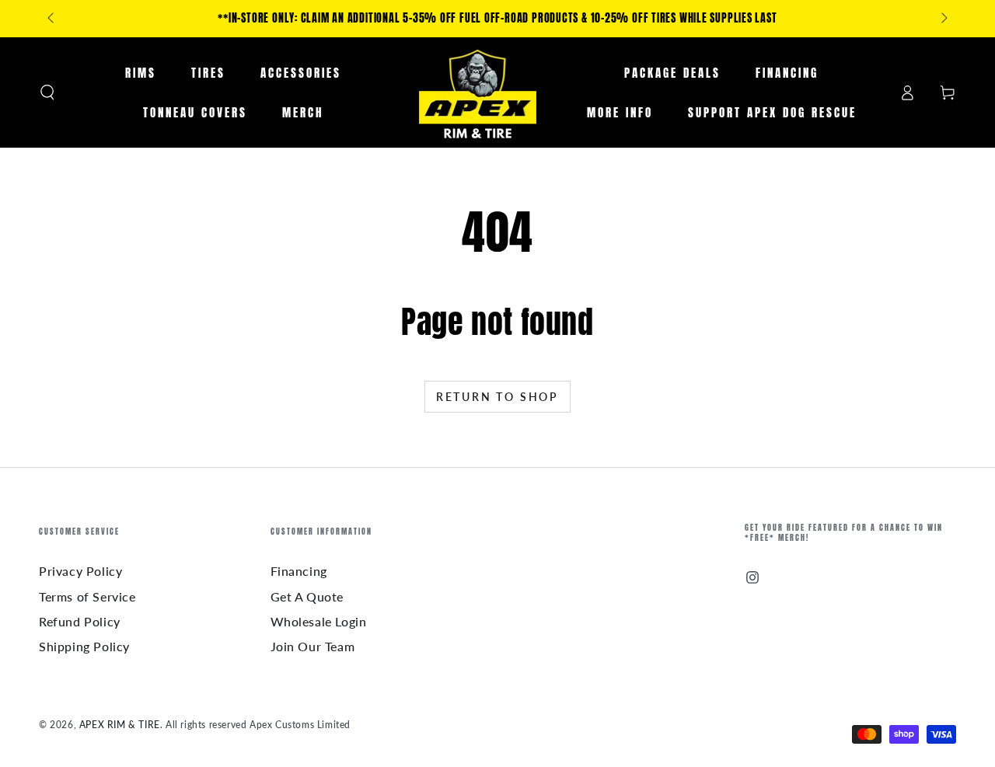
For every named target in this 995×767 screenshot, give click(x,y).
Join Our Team (313, 646)
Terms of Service (87, 596)
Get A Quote (307, 596)
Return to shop (497, 396)
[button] (47, 92)
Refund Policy (79, 621)
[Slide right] (943, 19)
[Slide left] (52, 19)
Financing (299, 570)
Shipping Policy (84, 646)
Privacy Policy (80, 570)
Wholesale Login (319, 621)
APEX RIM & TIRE (119, 724)
